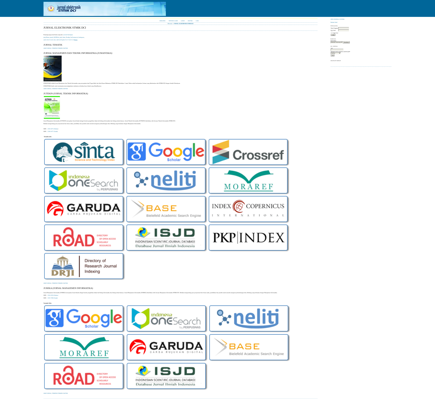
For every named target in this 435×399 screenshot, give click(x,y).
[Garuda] (85, 223)
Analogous (81, 37)
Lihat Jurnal (47, 48)
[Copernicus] (249, 223)
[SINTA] (85, 166)
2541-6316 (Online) (53, 295)
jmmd (51, 37)
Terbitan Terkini (57, 48)
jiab (61, 37)
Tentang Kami (173, 20)
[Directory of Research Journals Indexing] (85, 280)
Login (183, 20)
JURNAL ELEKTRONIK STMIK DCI (183, 23)
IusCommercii (74, 37)
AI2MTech (56, 37)
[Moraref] (249, 195)
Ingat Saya (335, 33)
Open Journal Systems (337, 19)
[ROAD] (85, 252)
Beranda (163, 20)
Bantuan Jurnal (334, 22)
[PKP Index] (249, 252)
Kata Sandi (333, 30)
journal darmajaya (68, 34)
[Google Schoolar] (167, 166)
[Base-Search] (167, 223)
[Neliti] (167, 195)
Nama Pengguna (334, 28)
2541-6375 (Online (53, 128)
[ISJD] (167, 252)
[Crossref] (249, 166)
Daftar (190, 20)
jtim (45, 37)
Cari (197, 20)
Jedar (64, 37)
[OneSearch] (85, 195)
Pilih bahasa (333, 40)
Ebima (47, 37)
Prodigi (68, 37)
